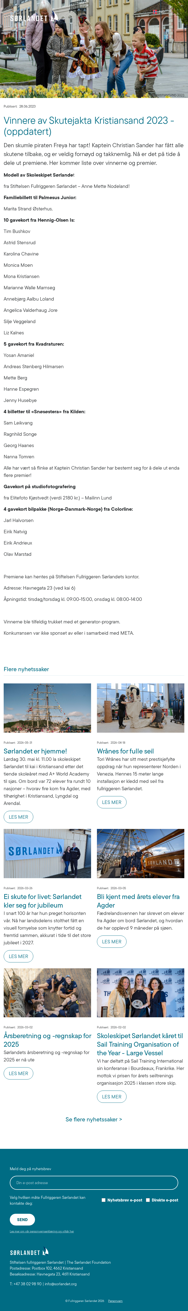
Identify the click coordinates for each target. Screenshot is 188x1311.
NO (160, 12)
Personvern (115, 1301)
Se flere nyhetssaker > (94, 1119)
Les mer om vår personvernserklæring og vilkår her (42, 1231)
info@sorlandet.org (61, 1284)
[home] (34, 16)
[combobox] (156, 12)
